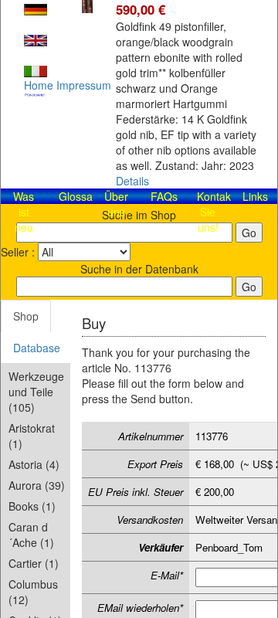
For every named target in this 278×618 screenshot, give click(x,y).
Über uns (116, 203)
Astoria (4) (33, 464)
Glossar (78, 196)
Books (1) (32, 506)
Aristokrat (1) (31, 435)
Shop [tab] (26, 316)
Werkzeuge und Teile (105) (36, 391)
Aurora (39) (36, 485)
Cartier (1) (33, 563)
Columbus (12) (33, 591)
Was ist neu (23, 211)
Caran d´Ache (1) (31, 534)
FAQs (164, 196)
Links (255, 196)
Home (38, 85)
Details (132, 180)
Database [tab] (36, 347)
